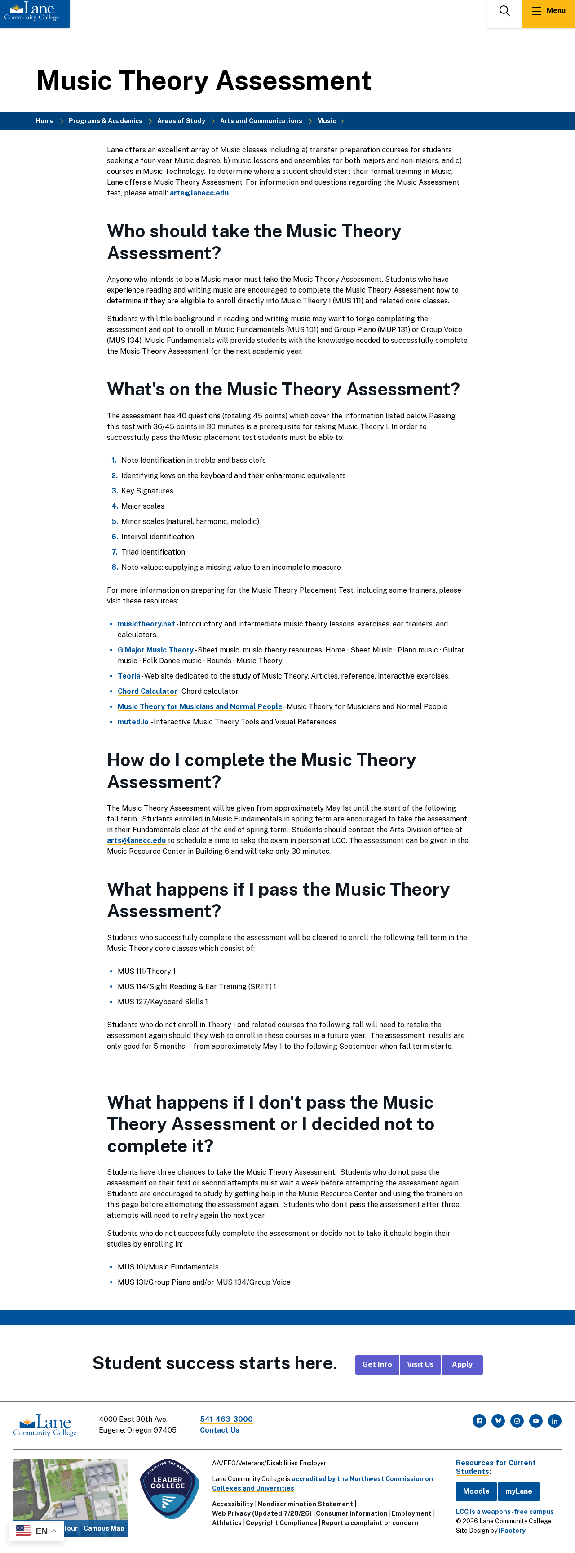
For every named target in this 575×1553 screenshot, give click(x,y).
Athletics (227, 1522)
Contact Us (219, 1430)
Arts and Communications (261, 120)
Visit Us (420, 1364)
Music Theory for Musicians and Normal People (200, 706)
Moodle (476, 1491)
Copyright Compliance (281, 1522)
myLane (518, 1491)
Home (45, 120)
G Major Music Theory (156, 650)
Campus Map (104, 1528)
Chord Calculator (147, 691)
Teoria (129, 676)
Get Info (377, 1364)
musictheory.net (146, 624)
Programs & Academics (105, 120)
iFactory (512, 1530)
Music (326, 120)
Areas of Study (181, 120)
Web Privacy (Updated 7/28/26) (262, 1513)
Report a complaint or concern (369, 1522)
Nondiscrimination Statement (305, 1504)
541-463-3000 (226, 1419)
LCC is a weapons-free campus (505, 1511)
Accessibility (232, 1504)
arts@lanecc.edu (199, 193)
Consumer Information (352, 1513)
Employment (412, 1513)
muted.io (133, 722)
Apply (462, 1364)
